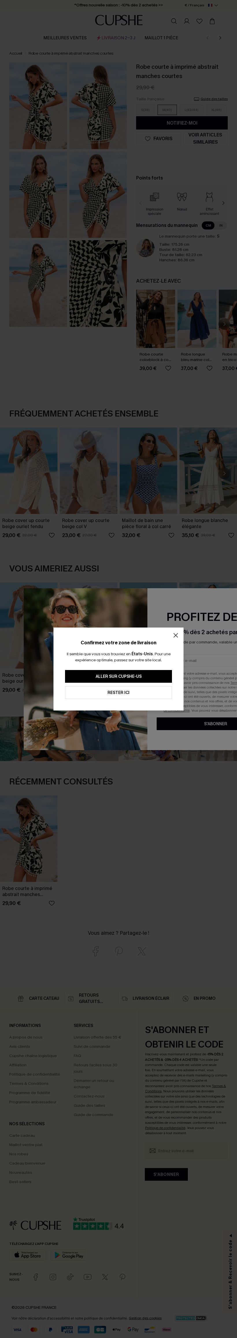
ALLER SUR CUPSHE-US (119, 676)
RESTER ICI (118, 692)
